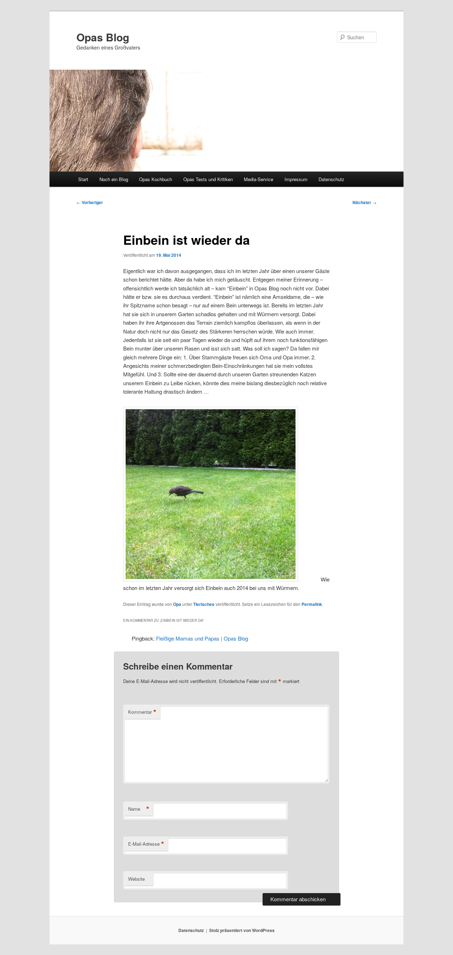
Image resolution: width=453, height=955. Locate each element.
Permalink (312, 604)
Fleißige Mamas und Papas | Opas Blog (202, 638)
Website (136, 878)
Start (83, 179)
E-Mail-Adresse (146, 844)
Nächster (364, 202)
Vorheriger (89, 202)
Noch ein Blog (113, 179)
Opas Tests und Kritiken (208, 179)
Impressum (296, 179)
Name (138, 809)
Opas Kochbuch (155, 179)
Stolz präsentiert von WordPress (242, 930)
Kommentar (142, 712)
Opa (177, 604)
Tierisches (203, 604)
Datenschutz (331, 179)
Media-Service (258, 179)
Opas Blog (102, 37)
